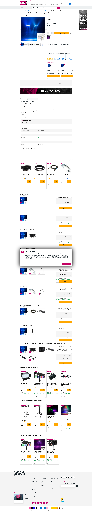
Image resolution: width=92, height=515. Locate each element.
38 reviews (67, 421)
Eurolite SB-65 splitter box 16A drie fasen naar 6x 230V (66, 384)
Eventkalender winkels (44, 479)
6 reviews (26, 421)
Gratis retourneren (60, 81)
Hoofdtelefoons (34, 485)
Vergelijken (24, 187)
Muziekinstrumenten (35, 486)
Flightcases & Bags (34, 497)
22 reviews (54, 421)
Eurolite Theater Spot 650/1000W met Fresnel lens (52, 384)
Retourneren (53, 479)
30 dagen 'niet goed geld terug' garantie (58, 3)
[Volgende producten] (71, 160)
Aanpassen (58, 263)
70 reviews (67, 178)
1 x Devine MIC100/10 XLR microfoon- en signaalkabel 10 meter (63, 233)
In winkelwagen (66, 208)
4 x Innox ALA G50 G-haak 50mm (61, 269)
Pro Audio (33, 479)
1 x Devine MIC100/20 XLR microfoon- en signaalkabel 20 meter (63, 349)
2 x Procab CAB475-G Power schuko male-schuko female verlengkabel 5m (63, 353)
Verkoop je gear (53, 482)
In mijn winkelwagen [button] (62, 33)
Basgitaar (33, 489)
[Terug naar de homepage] (22, 7)
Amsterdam (26, 497)
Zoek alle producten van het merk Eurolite (27, 368)
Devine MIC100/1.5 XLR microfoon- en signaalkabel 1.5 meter (39, 176)
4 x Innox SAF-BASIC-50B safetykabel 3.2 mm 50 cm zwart (63, 270)
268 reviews (27, 178)
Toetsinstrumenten (34, 492)
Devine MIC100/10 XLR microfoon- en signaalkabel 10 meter (26, 176)
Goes (25, 494)
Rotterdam (26, 495)
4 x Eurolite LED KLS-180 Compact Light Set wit (62, 214)
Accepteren (67, 263)
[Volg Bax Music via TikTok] (69, 477)
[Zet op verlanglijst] (70, 33)
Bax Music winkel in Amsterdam (59, 57)
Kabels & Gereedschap (35, 495)
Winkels (65, 0)
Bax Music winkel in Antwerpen (59, 59)
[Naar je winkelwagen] (70, 3)
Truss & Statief (34, 496)
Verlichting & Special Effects (36, 493)
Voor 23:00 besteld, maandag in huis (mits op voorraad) (38, 4)
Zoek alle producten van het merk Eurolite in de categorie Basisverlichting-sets (33, 436)
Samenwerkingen (44, 485)
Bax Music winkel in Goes (58, 54)
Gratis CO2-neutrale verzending (62, 83)
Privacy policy (53, 489)
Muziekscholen (43, 486)
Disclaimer (52, 488)
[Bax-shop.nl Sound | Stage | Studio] (23, 3)
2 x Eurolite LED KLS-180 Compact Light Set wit (63, 197)
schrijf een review (35, 15)
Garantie (52, 481)
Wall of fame (43, 481)
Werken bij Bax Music (44, 488)
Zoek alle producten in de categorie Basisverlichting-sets (29, 402)
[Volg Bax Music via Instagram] (71, 477)
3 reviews (40, 454)
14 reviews (54, 178)
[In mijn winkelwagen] (29, 181)
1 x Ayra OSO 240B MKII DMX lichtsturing (62, 350)
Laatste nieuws (43, 478)
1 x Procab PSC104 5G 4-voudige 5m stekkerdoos (63, 351)
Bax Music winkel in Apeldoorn (59, 58)
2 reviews (53, 387)
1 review (40, 421)
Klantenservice (69, 0)
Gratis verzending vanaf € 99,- (34, 3)
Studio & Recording (34, 482)
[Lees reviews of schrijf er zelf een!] (22, 15)
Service (52, 475)
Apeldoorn (26, 498)
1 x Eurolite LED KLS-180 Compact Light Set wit (62, 232)
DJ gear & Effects (34, 481)
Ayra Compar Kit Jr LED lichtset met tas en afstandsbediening (65, 418)
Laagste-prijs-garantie (55, 4)
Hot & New (33, 478)
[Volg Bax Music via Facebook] (62, 477)
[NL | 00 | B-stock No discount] (46, 91)
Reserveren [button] (70, 54)
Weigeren (50, 263)
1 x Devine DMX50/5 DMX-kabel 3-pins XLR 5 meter (63, 309)
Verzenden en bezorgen (54, 478)
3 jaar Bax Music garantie (44, 81)
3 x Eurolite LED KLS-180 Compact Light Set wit (62, 346)
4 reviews (40, 387)
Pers (42, 482)
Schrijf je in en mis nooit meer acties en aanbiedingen (69, 483)
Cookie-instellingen (54, 491)
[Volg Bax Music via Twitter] (64, 477)
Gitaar (32, 488)
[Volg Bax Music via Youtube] (66, 477)
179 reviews (41, 178)
